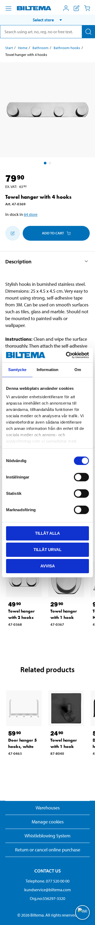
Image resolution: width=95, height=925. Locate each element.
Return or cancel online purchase (47, 850)
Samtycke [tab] (17, 369)
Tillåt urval (47, 549)
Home (22, 47)
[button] (47, 20)
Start (9, 47)
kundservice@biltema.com (47, 889)
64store (30, 214)
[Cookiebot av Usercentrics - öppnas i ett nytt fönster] (67, 355)
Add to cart (53, 233)
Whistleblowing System (47, 836)
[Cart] (87, 8)
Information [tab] (47, 369)
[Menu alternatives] (8, 8)
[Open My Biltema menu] (66, 8)
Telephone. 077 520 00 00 (47, 881)
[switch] (81, 477)
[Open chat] (82, 912)
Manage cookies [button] (48, 822)
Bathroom (40, 47)
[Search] (88, 31)
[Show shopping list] (76, 8)
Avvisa (47, 565)
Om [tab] (77, 369)
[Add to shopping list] (12, 233)
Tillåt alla (47, 533)
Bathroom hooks (67, 47)
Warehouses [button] (48, 808)
